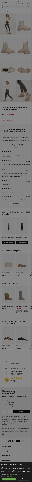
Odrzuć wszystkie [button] (23, 479)
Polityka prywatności (14, 474)
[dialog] (16, 241)
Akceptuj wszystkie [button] (8, 479)
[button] (16, 476)
